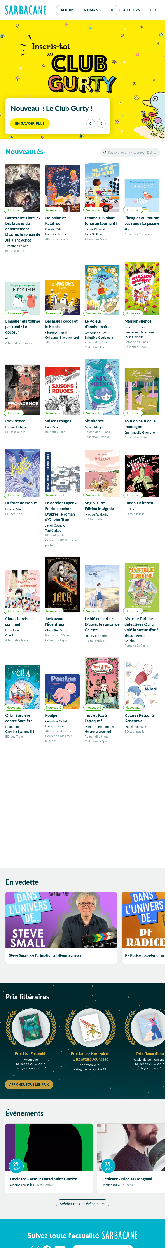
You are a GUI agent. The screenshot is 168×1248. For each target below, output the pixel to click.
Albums (68, 9)
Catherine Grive (95, 333)
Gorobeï (129, 641)
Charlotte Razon (56, 630)
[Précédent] (90, 123)
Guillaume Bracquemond (62, 337)
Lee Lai (129, 509)
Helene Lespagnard (98, 731)
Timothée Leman (16, 246)
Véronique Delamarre (139, 332)
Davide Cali (53, 229)
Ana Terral (12, 635)
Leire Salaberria (55, 234)
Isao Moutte (53, 427)
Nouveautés (24, 151)
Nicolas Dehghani (17, 427)
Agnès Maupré (95, 427)
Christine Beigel (56, 333)
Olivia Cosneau (55, 726)
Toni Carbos (53, 530)
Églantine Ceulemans (99, 337)
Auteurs (131, 9)
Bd (114, 9)
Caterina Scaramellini (19, 731)
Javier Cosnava (55, 525)
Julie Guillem (93, 234)
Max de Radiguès (96, 514)
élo (126, 229)
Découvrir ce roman (36, 123)
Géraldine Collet (56, 721)
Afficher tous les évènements (82, 1203)
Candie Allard (14, 509)
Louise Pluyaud (95, 229)
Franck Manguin (135, 727)
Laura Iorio (12, 727)
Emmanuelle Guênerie (139, 432)
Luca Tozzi (12, 630)
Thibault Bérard (134, 636)
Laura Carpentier (96, 636)
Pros (155, 9)
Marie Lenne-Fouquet (99, 727)
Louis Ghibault (134, 337)
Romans (92, 9)
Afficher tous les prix (29, 1084)
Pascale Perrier (134, 327)
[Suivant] (101, 123)
